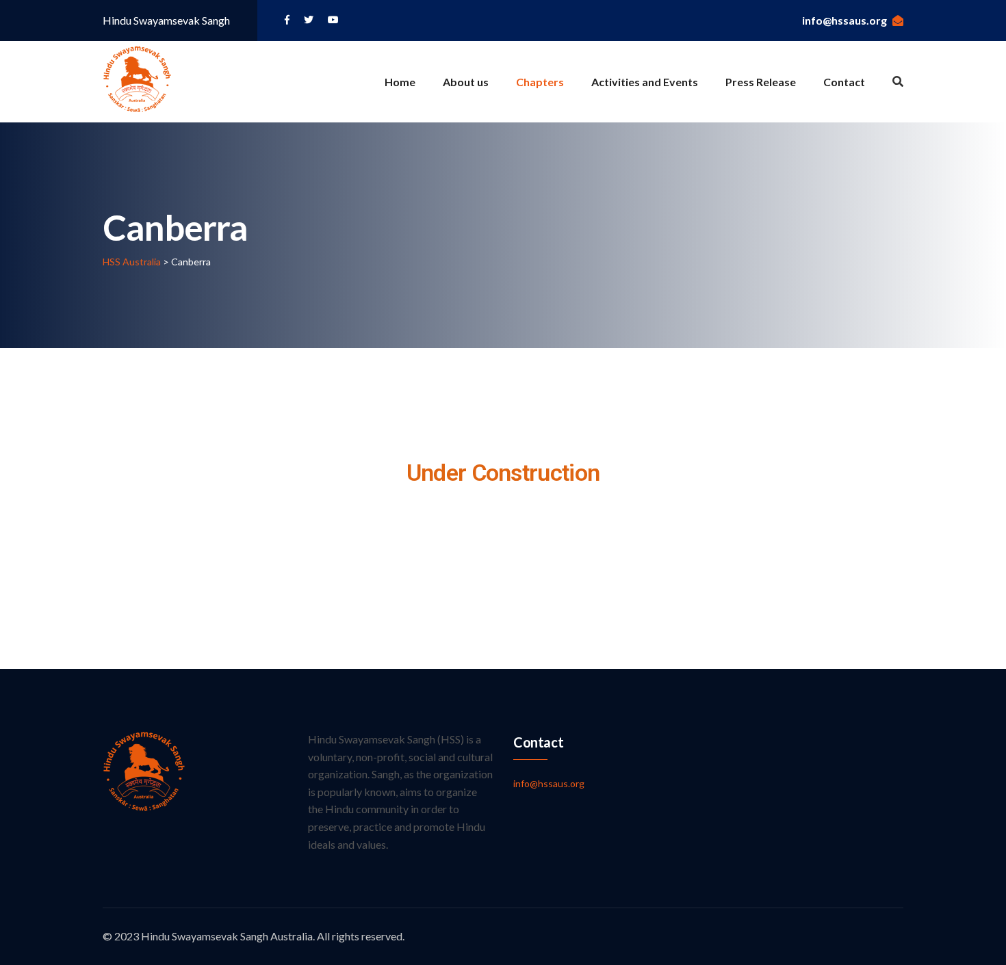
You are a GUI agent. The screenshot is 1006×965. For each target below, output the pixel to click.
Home (400, 81)
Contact (844, 81)
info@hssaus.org (844, 20)
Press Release (760, 81)
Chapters (540, 81)
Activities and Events (644, 81)
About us (466, 81)
